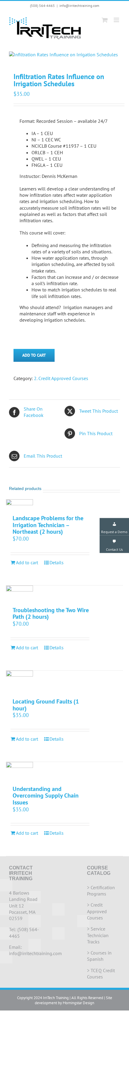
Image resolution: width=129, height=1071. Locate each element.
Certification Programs (101, 890)
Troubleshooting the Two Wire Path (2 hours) (51, 613)
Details (57, 562)
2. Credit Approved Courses (61, 378)
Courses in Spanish (99, 956)
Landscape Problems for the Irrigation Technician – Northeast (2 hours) (48, 525)
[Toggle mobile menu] (117, 20)
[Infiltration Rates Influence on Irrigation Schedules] (64, 55)
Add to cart (34, 355)
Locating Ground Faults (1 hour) (46, 705)
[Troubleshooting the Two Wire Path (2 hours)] (19, 593)
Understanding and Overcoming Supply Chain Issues (46, 795)
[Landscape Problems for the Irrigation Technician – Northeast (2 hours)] (19, 504)
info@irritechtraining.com (79, 5)
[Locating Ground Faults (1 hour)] (19, 681)
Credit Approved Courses (97, 911)
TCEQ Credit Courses (101, 973)
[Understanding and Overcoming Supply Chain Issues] (19, 770)
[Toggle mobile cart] (105, 20)
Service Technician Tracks (98, 935)
